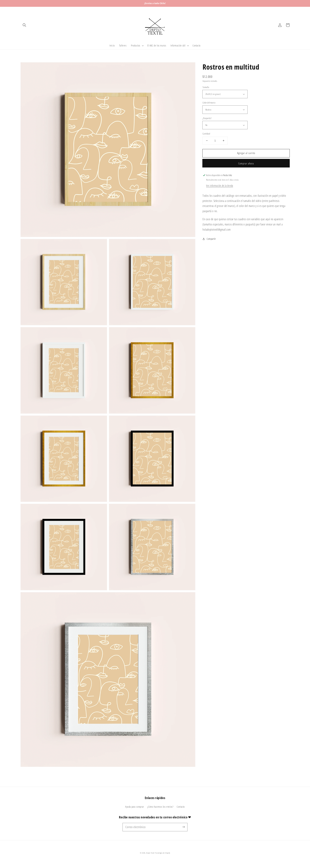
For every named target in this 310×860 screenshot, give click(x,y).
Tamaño (206, 87)
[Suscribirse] (183, 827)
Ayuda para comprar (134, 806)
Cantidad (206, 133)
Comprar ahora (246, 163)
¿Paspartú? (207, 118)
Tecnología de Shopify (162, 853)
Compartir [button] (211, 238)
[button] (24, 25)
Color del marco (209, 102)
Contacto (181, 806)
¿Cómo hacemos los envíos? (160, 806)
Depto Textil (150, 853)
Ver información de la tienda (219, 185)
